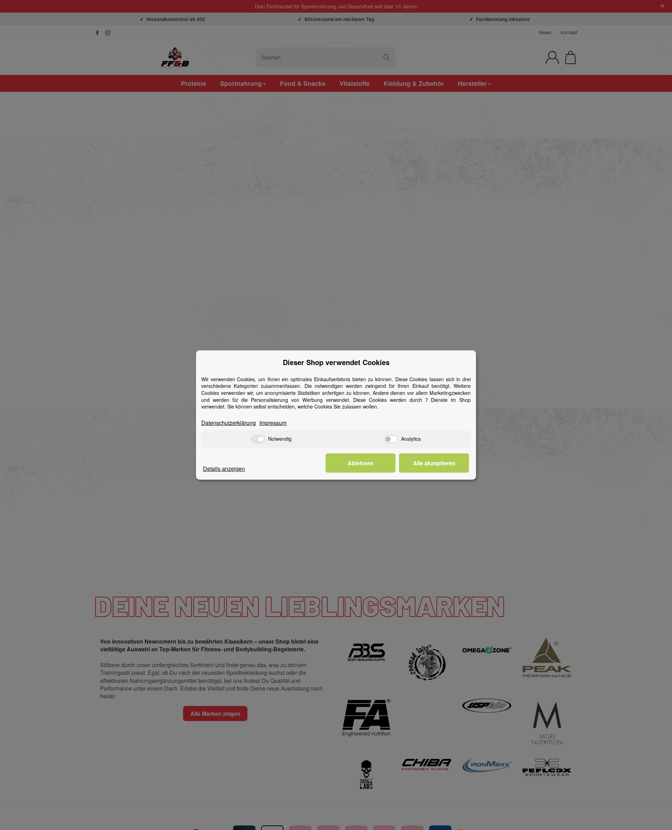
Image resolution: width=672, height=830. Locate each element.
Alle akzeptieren (434, 463)
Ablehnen (360, 463)
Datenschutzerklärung (228, 423)
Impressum (273, 423)
